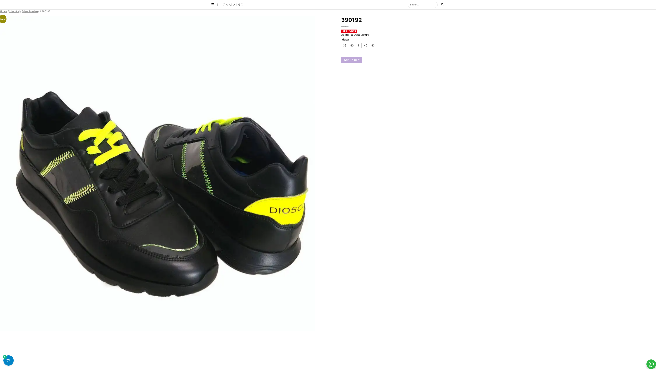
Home (3, 11)
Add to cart (351, 60)
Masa (345, 39)
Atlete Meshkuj (30, 11)
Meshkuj (14, 11)
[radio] (345, 45)
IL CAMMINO (230, 4)
